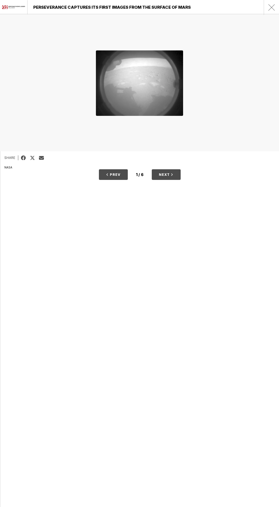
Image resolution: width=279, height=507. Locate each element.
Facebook (25, 157)
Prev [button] (114, 175)
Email (43, 157)
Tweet (34, 157)
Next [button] (165, 175)
